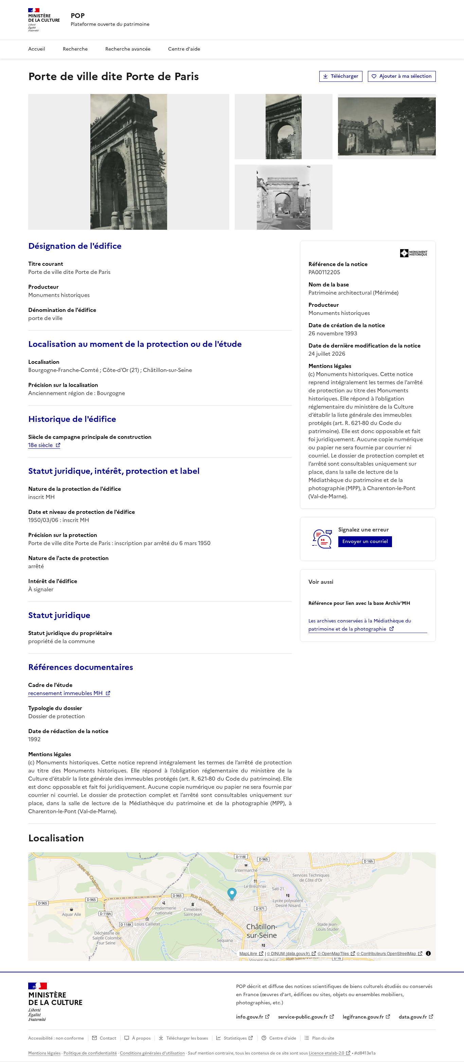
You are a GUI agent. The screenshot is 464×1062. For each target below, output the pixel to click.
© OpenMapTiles (333, 953)
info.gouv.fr (249, 1017)
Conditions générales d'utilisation (152, 1053)
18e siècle (40, 445)
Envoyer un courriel (365, 541)
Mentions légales (44, 1053)
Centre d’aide (282, 1038)
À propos (141, 1038)
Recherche (75, 49)
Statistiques (235, 1038)
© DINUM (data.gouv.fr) (288, 953)
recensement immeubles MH (65, 693)
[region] (232, 906)
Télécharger (344, 76)
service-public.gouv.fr (303, 1017)
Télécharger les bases (187, 1038)
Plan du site (323, 1038)
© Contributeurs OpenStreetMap (386, 953)
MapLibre (248, 953)
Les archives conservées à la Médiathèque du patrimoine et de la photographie (359, 625)
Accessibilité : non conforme (56, 1038)
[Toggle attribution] (428, 953)
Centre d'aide (184, 49)
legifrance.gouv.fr (363, 1017)
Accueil (36, 49)
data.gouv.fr (413, 1017)
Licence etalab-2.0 (326, 1053)
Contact (108, 1038)
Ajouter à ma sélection (405, 76)
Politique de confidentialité (90, 1053)
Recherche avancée (127, 49)
